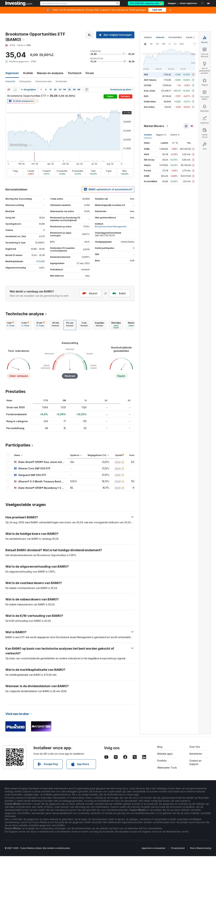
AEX (146, 74)
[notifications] (202, 3)
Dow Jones (149, 90)
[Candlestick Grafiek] (9, 89)
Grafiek (28, 73)
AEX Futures (150, 80)
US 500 (147, 85)
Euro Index (149, 107)
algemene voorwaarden (153, 848)
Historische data (43, 81)
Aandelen (191, 37)
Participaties (25, 81)
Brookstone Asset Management (111, 226)
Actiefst (148, 134)
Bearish (93, 293)
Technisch (75, 73)
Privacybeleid (178, 848)
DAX (146, 96)
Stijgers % (161, 134)
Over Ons (194, 746)
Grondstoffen (175, 37)
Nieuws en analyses (50, 73)
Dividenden (61, 81)
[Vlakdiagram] (15, 89)
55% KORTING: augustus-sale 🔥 (146, 3)
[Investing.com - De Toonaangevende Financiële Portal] (18, 3)
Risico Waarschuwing (200, 848)
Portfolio (162, 760)
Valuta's (148, 37)
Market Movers (154, 126)
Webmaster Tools (167, 767)
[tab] (10, 325)
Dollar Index (150, 101)
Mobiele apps (165, 753)
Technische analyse (24, 313)
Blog (159, 746)
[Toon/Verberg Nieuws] (87, 89)
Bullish (122, 293)
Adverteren (195, 753)
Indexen (160, 37)
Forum (90, 73)
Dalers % (175, 134)
